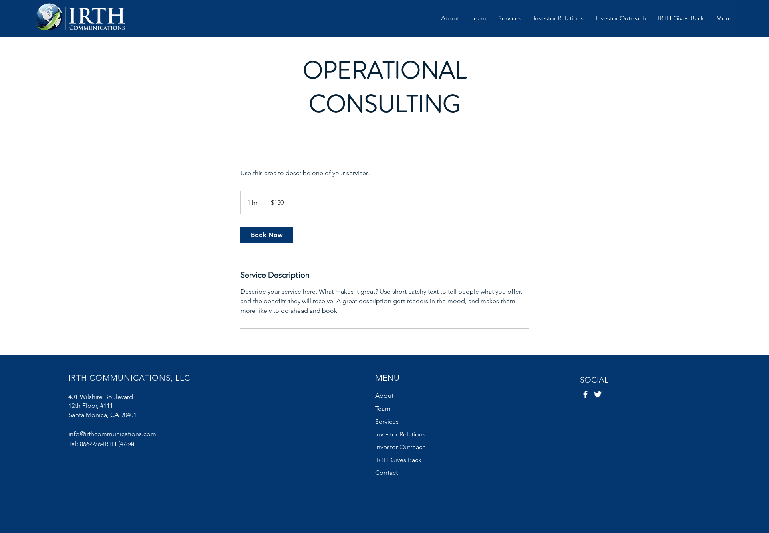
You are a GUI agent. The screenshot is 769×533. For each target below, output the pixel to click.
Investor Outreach (400, 447)
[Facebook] (585, 394)
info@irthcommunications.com (112, 434)
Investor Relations (400, 434)
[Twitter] (598, 394)
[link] (266, 235)
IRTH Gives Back (398, 460)
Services (387, 421)
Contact (386, 472)
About (384, 395)
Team (383, 408)
